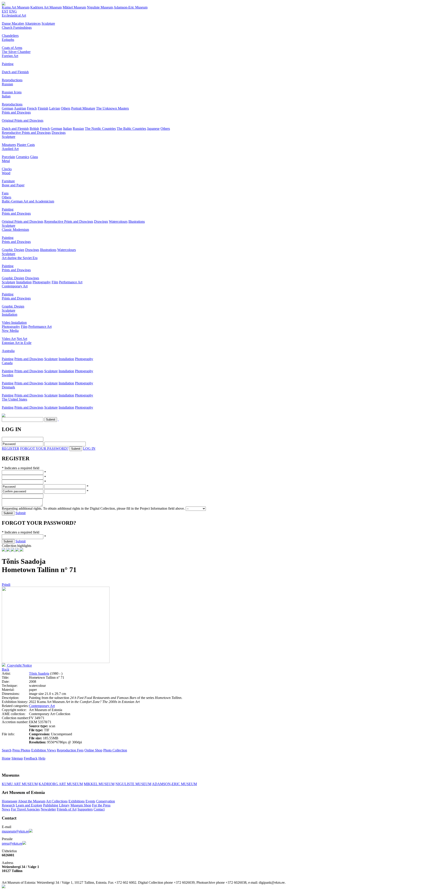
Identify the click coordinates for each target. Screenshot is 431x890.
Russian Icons (12, 92)
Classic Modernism (15, 229)
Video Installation (14, 322)
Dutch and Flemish (15, 72)
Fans (5, 193)
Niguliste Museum (100, 7)
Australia (8, 351)
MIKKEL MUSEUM (99, 784)
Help (41, 758)
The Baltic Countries (131, 128)
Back (5, 669)
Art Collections (57, 801)
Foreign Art (10, 56)
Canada (7, 363)
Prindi (6, 584)
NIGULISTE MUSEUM (133, 784)
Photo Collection (115, 750)
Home (6, 758)
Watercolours (118, 221)
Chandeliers (10, 35)
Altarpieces (33, 23)
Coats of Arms (12, 48)
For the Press (101, 805)
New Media (10, 331)
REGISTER (10, 448)
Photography (42, 282)
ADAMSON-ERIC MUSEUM (174, 784)
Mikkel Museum (74, 7)
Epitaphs (8, 40)
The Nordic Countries (100, 128)
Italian (6, 96)
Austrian (20, 108)
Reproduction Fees (70, 750)
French (32, 108)
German (7, 108)
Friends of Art (67, 809)
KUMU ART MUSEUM (20, 784)
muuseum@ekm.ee (15, 831)
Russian (7, 84)
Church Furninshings (17, 27)
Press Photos (21, 750)
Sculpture (48, 23)
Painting (7, 64)
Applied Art (10, 149)
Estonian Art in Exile (16, 343)
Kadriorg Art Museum (46, 7)
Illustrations (136, 221)
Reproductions (12, 80)
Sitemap (17, 758)
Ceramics (22, 157)
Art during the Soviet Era (19, 258)
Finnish (43, 108)
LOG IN (89, 448)
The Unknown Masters (112, 108)
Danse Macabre (13, 23)
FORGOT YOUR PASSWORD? (44, 448)
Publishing (50, 805)
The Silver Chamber (16, 52)
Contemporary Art (15, 286)
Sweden (7, 375)
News (6, 809)
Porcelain (8, 157)
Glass (34, 157)
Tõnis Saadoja (39, 673)
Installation (24, 282)
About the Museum (31, 801)
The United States (14, 399)
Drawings (59, 132)
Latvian (54, 108)
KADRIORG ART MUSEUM (61, 784)
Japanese (153, 128)
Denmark (8, 387)
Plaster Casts (26, 145)
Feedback (30, 758)
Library (64, 805)
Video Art (9, 339)
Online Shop (93, 750)
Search (6, 750)
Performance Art (70, 282)
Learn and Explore (29, 805)
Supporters (85, 809)
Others (65, 108)
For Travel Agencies (25, 809)
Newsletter (48, 809)
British (34, 128)
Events (90, 801)
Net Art (22, 339)
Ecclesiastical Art (14, 15)
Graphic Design (13, 250)
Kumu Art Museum (15, 7)
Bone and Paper (13, 185)
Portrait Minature (83, 108)
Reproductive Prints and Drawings (26, 132)
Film (55, 282)
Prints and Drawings (16, 112)
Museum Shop (80, 805)
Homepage (9, 801)
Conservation (105, 801)
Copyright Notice (19, 665)
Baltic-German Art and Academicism (28, 201)
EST (5, 11)
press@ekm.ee (12, 843)
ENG (13, 11)
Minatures (9, 145)
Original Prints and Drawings (22, 120)
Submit (20, 513)
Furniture (8, 181)
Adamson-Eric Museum (130, 7)
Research (8, 805)
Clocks (7, 169)
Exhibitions (76, 801)
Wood (6, 173)
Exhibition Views (43, 750)
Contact (99, 809)
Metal (6, 161)
